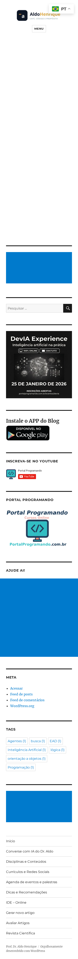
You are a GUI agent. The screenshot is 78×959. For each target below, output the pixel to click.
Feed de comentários (27, 700)
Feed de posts (21, 694)
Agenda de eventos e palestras (31, 882)
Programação (21, 767)
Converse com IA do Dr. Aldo (29, 851)
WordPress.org (22, 706)
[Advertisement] (40, 268)
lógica (57, 750)
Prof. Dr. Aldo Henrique (21, 946)
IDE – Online (16, 902)
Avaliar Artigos (18, 923)
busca (38, 741)
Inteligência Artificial (27, 750)
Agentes (17, 741)
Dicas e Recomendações (26, 892)
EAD (55, 741)
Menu (38, 28)
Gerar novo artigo (20, 913)
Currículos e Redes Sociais (27, 872)
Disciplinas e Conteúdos (26, 862)
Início (10, 841)
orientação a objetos (27, 759)
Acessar (16, 688)
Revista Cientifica (20, 933)
